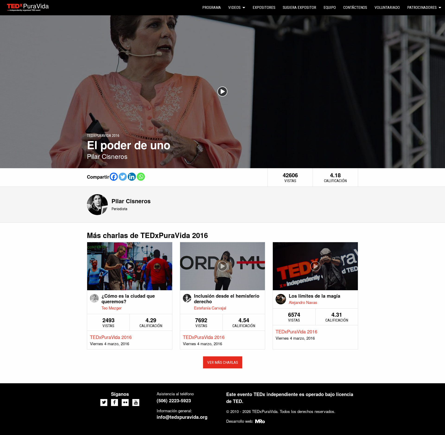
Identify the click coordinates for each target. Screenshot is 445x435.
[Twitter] (123, 177)
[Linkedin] (132, 177)
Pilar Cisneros (131, 201)
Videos (234, 7)
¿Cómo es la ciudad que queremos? (128, 298)
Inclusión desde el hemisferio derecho (226, 298)
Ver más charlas (222, 362)
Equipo (330, 7)
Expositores (264, 7)
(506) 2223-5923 (174, 400)
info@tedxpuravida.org (182, 416)
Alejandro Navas (303, 302)
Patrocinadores (422, 7)
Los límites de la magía (314, 295)
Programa (211, 7)
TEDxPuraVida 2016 (111, 337)
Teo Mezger (112, 308)
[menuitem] (212, 7)
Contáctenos (355, 7)
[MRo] (260, 421)
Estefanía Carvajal (210, 308)
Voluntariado (387, 7)
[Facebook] (114, 177)
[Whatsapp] (141, 177)
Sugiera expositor (299, 7)
